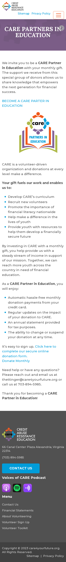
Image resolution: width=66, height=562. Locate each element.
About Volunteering (16, 516)
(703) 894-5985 (13, 457)
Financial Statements (18, 510)
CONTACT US (20, 468)
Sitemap (23, 13)
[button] (61, 28)
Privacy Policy (40, 13)
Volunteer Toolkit (15, 528)
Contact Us (10, 504)
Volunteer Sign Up (15, 522)
